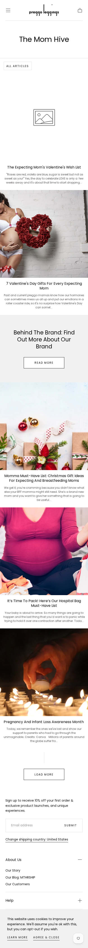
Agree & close (46, 937)
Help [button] (9, 900)
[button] (8, 10)
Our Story (12, 870)
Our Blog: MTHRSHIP (20, 877)
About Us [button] (13, 859)
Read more (44, 363)
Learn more (17, 937)
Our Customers (17, 884)
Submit (70, 825)
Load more (44, 774)
